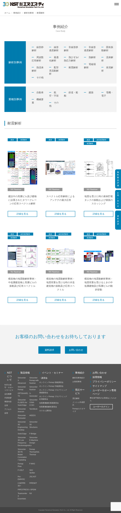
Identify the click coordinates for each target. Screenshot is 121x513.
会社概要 (8, 394)
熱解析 (92, 57)
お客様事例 (76, 382)
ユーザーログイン (101, 406)
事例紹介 (80, 372)
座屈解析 (107, 69)
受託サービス (80, 392)
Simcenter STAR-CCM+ (33, 402)
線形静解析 (38, 49)
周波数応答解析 (38, 59)
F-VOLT (21, 470)
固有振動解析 (107, 49)
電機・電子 (107, 94)
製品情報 (25, 372)
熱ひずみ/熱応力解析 (71, 59)
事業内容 (8, 402)
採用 (6, 413)
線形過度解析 (54, 49)
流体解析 (107, 59)
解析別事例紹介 (78, 378)
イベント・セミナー (52, 372)
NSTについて (9, 376)
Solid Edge (22, 434)
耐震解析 (73, 67)
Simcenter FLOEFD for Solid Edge (22, 402)
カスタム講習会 (45, 411)
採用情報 (97, 377)
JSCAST (32, 477)
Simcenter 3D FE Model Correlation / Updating (22, 454)
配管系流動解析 (54, 70)
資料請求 (49, 350)
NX (30, 493)
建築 (91, 92)
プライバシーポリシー (104, 381)
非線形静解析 (71, 49)
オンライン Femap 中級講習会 (51, 386)
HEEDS (32, 415)
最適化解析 (54, 59)
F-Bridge (32, 434)
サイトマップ (100, 386)
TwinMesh (33, 409)
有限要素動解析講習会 (48, 407)
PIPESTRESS (23, 490)
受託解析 (76, 398)
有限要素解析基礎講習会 (49, 403)
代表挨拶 (8, 398)
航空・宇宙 (54, 94)
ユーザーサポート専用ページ (104, 392)
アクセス (8, 409)
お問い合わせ (76, 350)
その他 (40, 77)
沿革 (6, 405)
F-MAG (32, 464)
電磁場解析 (90, 66)
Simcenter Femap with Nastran (34, 380)
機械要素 (38, 101)
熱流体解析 (38, 69)
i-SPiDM (32, 490)
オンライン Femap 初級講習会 (51, 382)
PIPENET (33, 483)
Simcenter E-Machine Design (33, 440)
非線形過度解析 (90, 49)
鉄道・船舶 (71, 94)
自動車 (40, 92)
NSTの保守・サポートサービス (8, 387)
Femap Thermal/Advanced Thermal (37, 452)
